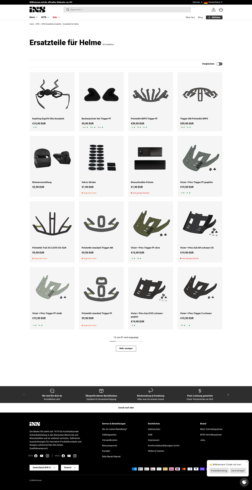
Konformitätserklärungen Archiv (164, 445)
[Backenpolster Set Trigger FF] (101, 95)
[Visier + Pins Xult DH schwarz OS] (200, 224)
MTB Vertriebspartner (211, 434)
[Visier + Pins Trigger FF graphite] (200, 158)
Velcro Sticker (89, 182)
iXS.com (38, 480)
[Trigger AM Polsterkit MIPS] (200, 95)
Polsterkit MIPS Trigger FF (144, 118)
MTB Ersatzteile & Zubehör (51, 24)
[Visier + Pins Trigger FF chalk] (52, 289)
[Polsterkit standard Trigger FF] (101, 289)
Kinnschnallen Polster (142, 182)
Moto (32, 17)
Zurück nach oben (126, 408)
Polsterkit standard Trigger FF (97, 313)
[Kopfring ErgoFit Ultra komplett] (52, 95)
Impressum (153, 440)
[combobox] (127, 9)
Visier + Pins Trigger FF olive (145, 247)
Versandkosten (109, 440)
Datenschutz (154, 429)
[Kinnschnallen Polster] (150, 158)
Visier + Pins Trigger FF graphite (196, 182)
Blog (200, 17)
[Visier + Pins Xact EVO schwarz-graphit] (150, 289)
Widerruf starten (156, 451)
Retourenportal (109, 445)
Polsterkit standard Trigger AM (97, 247)
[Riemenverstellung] (52, 158)
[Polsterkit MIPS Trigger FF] (150, 95)
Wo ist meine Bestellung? (114, 429)
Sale (55, 17)
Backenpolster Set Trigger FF (96, 118)
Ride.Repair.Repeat (111, 456)
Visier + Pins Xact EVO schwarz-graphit (147, 315)
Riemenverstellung (42, 182)
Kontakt (106, 451)
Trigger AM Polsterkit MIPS (194, 118)
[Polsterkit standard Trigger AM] (101, 224)
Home (32, 24)
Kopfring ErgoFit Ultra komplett (48, 118)
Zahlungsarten (109, 434)
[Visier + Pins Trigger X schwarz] (200, 289)
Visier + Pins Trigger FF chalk (47, 313)
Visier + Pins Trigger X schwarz (196, 313)
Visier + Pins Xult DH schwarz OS (197, 247)
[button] (221, 9)
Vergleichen (208, 63)
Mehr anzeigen (126, 348)
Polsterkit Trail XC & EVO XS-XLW (49, 247)
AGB (150, 434)
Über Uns (190, 17)
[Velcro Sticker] (101, 158)
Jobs (202, 440)
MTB (43, 17)
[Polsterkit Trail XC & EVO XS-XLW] (52, 224)
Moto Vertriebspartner (211, 429)
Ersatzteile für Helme (71, 24)
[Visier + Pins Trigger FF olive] (150, 224)
